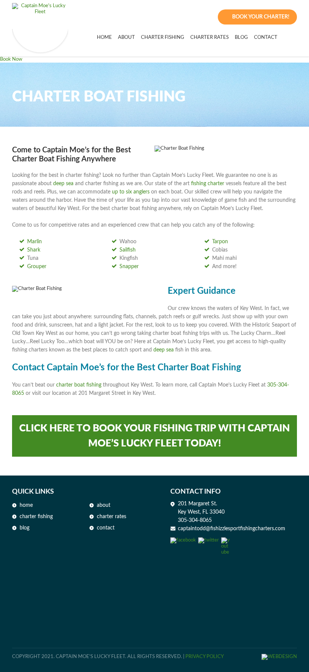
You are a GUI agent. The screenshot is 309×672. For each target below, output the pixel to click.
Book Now (11, 59)
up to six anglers (131, 192)
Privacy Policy (204, 656)
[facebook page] (183, 540)
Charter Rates (209, 37)
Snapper (129, 266)
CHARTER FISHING (162, 37)
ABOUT (126, 37)
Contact (265, 37)
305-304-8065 (195, 520)
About (103, 505)
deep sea (63, 183)
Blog (241, 37)
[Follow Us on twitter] (208, 540)
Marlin (34, 241)
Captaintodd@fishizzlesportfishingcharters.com (231, 528)
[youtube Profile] (225, 540)
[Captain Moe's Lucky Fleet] (40, 10)
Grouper (36, 266)
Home (104, 37)
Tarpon (220, 241)
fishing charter (207, 183)
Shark (33, 250)
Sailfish (127, 250)
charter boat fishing (78, 385)
